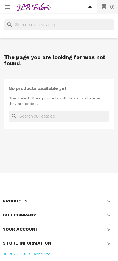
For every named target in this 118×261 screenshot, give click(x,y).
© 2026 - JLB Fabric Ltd (27, 254)
